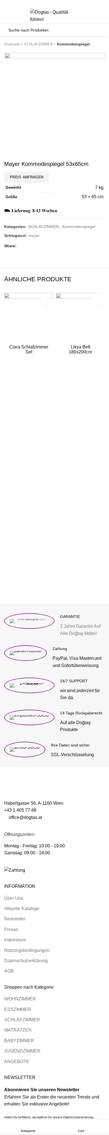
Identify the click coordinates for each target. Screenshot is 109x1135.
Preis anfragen (26, 177)
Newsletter (14, 918)
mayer (34, 235)
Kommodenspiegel (73, 44)
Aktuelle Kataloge (21, 908)
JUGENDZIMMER (22, 1051)
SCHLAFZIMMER (38, 44)
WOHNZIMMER (20, 998)
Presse (11, 929)
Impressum (15, 939)
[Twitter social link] (48, 3)
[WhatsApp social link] (67, 3)
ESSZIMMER (17, 1009)
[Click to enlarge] (14, 143)
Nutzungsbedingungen (26, 950)
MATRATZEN (18, 1030)
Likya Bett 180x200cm (80, 349)
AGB (9, 971)
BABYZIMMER (19, 1040)
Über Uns (13, 898)
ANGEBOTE (16, 1061)
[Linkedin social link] (61, 3)
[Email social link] (54, 3)
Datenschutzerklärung (26, 960)
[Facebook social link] (42, 3)
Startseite (12, 44)
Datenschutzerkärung (78, 1117)
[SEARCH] (97, 30)
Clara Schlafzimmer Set (28, 349)
